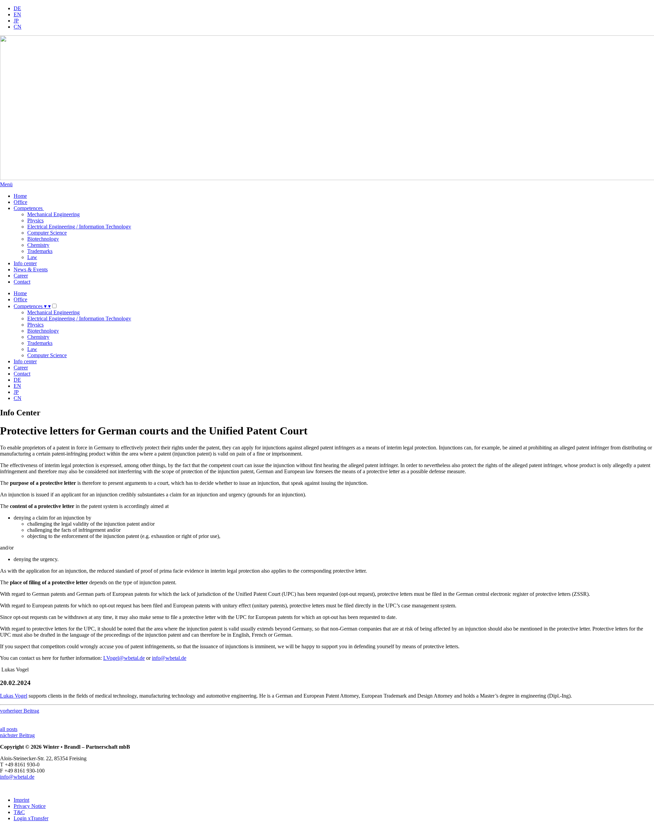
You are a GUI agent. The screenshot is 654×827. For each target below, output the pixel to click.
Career (21, 276)
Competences (29, 208)
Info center (25, 263)
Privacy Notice (30, 806)
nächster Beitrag (17, 735)
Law (32, 257)
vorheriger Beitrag (19, 711)
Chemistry (38, 245)
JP (16, 20)
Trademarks (39, 251)
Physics (35, 220)
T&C (19, 812)
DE (17, 8)
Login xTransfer (31, 818)
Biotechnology (43, 239)
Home (20, 196)
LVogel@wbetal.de (124, 658)
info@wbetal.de (169, 658)
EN (17, 14)
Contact (22, 282)
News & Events (31, 269)
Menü (6, 184)
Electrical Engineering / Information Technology (79, 226)
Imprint (21, 800)
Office (20, 202)
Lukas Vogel (13, 696)
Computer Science (47, 233)
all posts (8, 729)
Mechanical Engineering (53, 214)
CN (17, 27)
